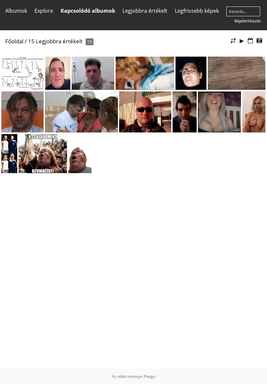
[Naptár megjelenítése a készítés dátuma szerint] (259, 41)
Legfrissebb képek (197, 10)
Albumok (16, 10)
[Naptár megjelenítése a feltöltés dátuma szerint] (250, 41)
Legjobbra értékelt (144, 10)
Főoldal (14, 41)
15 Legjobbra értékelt (55, 41)
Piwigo (149, 376)
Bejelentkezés (247, 21)
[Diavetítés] (242, 41)
